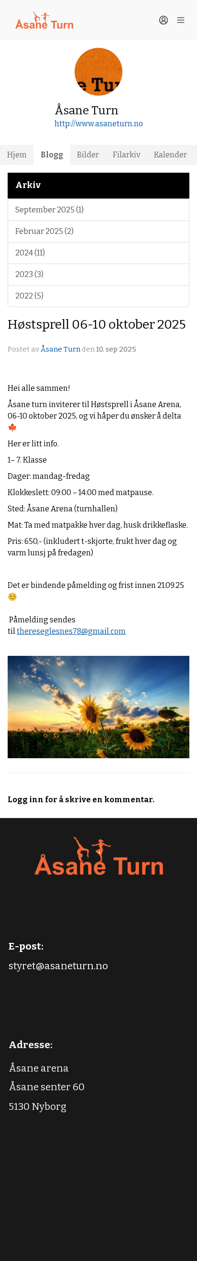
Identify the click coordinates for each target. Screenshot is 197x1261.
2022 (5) (29, 295)
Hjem (17, 154)
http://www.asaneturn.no (99, 123)
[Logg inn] (163, 20)
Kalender (170, 154)
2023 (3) (29, 274)
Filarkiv (126, 154)
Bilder (88, 154)
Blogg (52, 154)
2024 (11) (30, 252)
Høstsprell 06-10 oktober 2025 (97, 324)
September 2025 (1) (49, 209)
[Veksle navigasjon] (180, 20)
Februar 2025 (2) (44, 231)
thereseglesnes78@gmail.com (71, 631)
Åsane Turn (60, 349)
